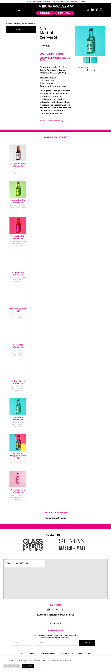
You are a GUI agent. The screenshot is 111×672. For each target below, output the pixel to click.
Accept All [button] (27, 666)
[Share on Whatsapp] (102, 70)
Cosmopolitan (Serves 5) (18, 491)
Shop (14, 23)
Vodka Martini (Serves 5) (18, 382)
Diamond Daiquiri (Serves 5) (18, 455)
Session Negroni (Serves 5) (18, 165)
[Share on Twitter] (94, 70)
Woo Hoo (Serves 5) (18, 309)
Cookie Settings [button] (12, 666)
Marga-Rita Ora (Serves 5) (17, 201)
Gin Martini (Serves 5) (17, 418)
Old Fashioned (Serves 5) (18, 273)
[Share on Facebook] (87, 70)
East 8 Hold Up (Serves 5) (18, 237)
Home (8, 23)
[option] (90, 41)
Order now (21, 29)
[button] (88, 10)
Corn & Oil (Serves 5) (18, 346)
